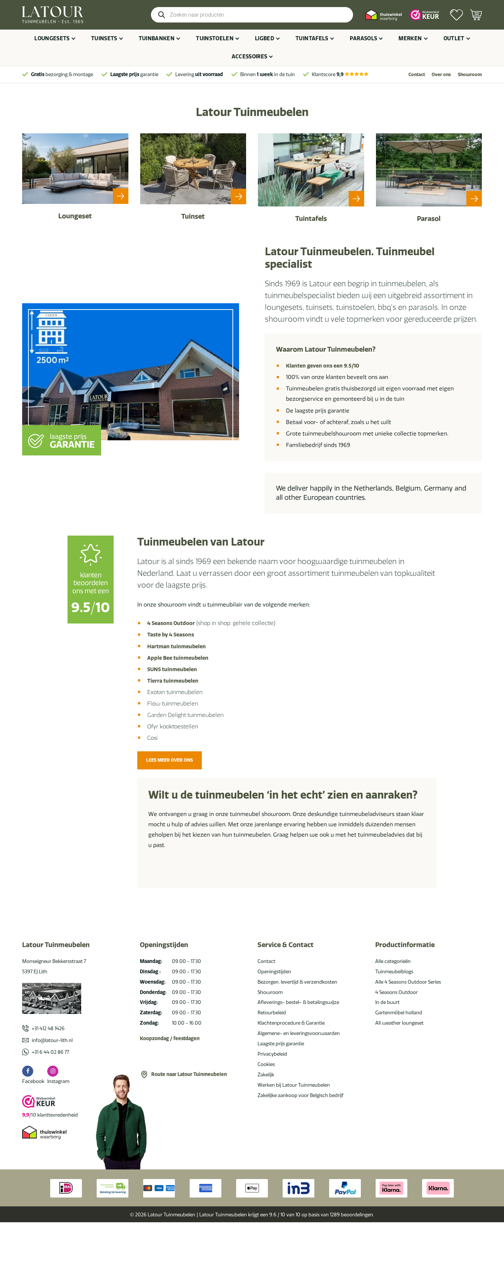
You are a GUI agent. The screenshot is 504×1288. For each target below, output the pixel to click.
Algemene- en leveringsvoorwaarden (299, 1033)
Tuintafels (312, 38)
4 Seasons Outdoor (171, 623)
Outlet (454, 38)
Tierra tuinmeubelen (173, 680)
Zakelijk (266, 1074)
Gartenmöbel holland (398, 1012)
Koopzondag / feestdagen (170, 1038)
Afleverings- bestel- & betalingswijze (298, 1002)
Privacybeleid (272, 1054)
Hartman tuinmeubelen (176, 646)
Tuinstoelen (215, 38)
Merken (410, 38)
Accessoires (249, 56)
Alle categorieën (393, 961)
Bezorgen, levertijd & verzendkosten (297, 982)
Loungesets (52, 38)
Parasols (363, 38)
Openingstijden (274, 971)
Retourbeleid (272, 1012)
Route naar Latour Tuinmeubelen (189, 1074)
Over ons (441, 74)
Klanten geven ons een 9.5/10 (322, 365)
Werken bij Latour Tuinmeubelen (294, 1085)
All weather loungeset (399, 1023)
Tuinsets (104, 38)
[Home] (52, 14)
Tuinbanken (157, 38)
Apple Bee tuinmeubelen (177, 658)
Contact (416, 74)
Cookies (266, 1064)
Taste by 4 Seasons (170, 634)
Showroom (470, 74)
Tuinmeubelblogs (394, 971)
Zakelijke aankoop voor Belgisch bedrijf (301, 1095)
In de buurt (387, 1002)
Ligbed (264, 38)
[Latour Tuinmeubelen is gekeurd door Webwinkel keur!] (424, 14)
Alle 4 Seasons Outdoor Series (408, 982)
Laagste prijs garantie (281, 1043)
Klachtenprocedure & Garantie (291, 1023)
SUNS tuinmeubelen (172, 669)
